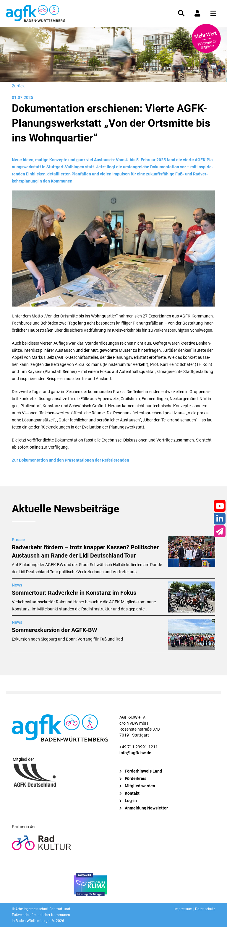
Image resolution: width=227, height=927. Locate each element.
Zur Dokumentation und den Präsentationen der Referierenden (70, 460)
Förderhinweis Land (143, 771)
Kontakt (132, 793)
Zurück (18, 86)
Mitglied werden (140, 785)
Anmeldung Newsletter (146, 808)
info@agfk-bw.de (135, 752)
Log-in (131, 800)
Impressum (183, 909)
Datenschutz (205, 909)
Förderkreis (135, 778)
